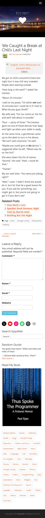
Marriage (28, 459)
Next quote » (8, 358)
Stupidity (6, 490)
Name (6, 283)
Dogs (14, 438)
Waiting (6, 224)
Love (19, 459)
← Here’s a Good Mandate (9, 234)
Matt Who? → (37, 233)
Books (21, 433)
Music (34, 464)
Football (36, 443)
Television (18, 490)
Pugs (39, 474)
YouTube (6, 500)
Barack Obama (9, 433)
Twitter (38, 490)
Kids (5, 454)
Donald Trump (26, 438)
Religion (27, 480)
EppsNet (21, 514)
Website (6, 302)
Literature (33, 454)
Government (8, 448)
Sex (35, 480)
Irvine (12, 221)
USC (5, 495)
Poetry (6, 474)
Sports (28, 485)
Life (23, 454)
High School (22, 448)
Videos (13, 495)
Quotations (7, 480)
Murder (25, 464)
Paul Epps (15, 54)
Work (32, 495)
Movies (16, 464)
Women (23, 495)
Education (7, 443)
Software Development (12, 485)
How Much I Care (16, 204)
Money (6, 464)
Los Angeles (8, 459)
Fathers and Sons (22, 443)
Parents (22, 469)
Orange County (23, 221)
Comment (8, 255)
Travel (28, 490)
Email (6, 293)
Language (14, 454)
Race (18, 480)
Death (5, 438)
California (32, 433)
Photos (32, 469)
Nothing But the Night (19, 215)
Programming (27, 474)
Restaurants (37, 221)
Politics (15, 474)
